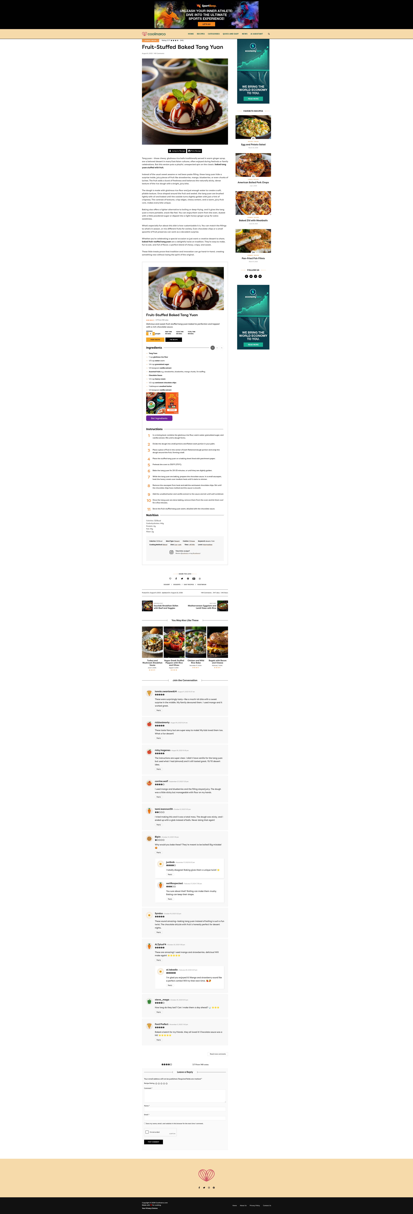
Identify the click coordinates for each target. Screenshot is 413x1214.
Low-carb (177, 545)
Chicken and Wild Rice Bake (196, 661)
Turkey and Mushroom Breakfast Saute (152, 662)
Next (228, 642)
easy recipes (189, 584)
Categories (214, 34)
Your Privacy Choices (150, 1208)
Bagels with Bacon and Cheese (218, 661)
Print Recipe (195, 151)
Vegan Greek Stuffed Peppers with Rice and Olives (174, 662)
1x (212, 348)
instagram (255, 276)
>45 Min (192, 545)
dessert (167, 584)
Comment (148, 1088)
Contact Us (267, 1205)
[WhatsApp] (199, 578)
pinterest (260, 276)
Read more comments (218, 1054)
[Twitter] (182, 578)
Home (191, 34)
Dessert (148, 40)
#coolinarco (196, 553)
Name (147, 1106)
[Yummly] (193, 578)
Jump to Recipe (178, 151)
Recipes (201, 34)
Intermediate (207, 545)
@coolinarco (184, 553)
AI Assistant (257, 34)
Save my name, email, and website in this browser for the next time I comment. (174, 1124)
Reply (159, 710)
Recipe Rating (149, 1083)
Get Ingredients (159, 418)
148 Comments (159, 53)
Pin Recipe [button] (174, 339)
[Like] (170, 578)
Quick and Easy (231, 34)
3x (221, 348)
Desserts (176, 584)
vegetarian (201, 584)
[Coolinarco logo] (154, 34)
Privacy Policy (255, 1205)
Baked (165, 545)
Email (146, 1115)
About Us (243, 1205)
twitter (251, 276)
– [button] (147, 334)
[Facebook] (176, 578)
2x (217, 348)
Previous (142, 642)
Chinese (192, 541)
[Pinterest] (188, 578)
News (244, 34)
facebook (246, 276)
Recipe (154, 40)
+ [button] (153, 334)
